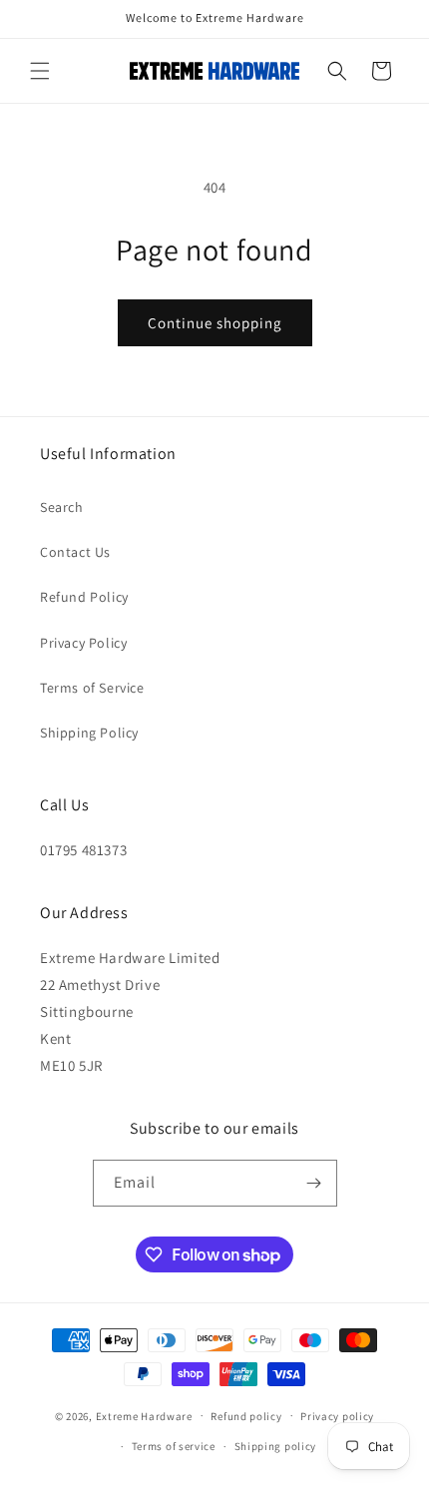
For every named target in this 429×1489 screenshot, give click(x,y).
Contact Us (75, 552)
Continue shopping (215, 322)
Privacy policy (337, 1416)
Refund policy (246, 1416)
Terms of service (173, 1446)
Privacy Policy (83, 643)
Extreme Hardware (144, 1415)
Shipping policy (275, 1446)
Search (62, 507)
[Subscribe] (314, 1183)
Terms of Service (92, 688)
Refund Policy (84, 597)
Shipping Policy (89, 733)
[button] (40, 71)
